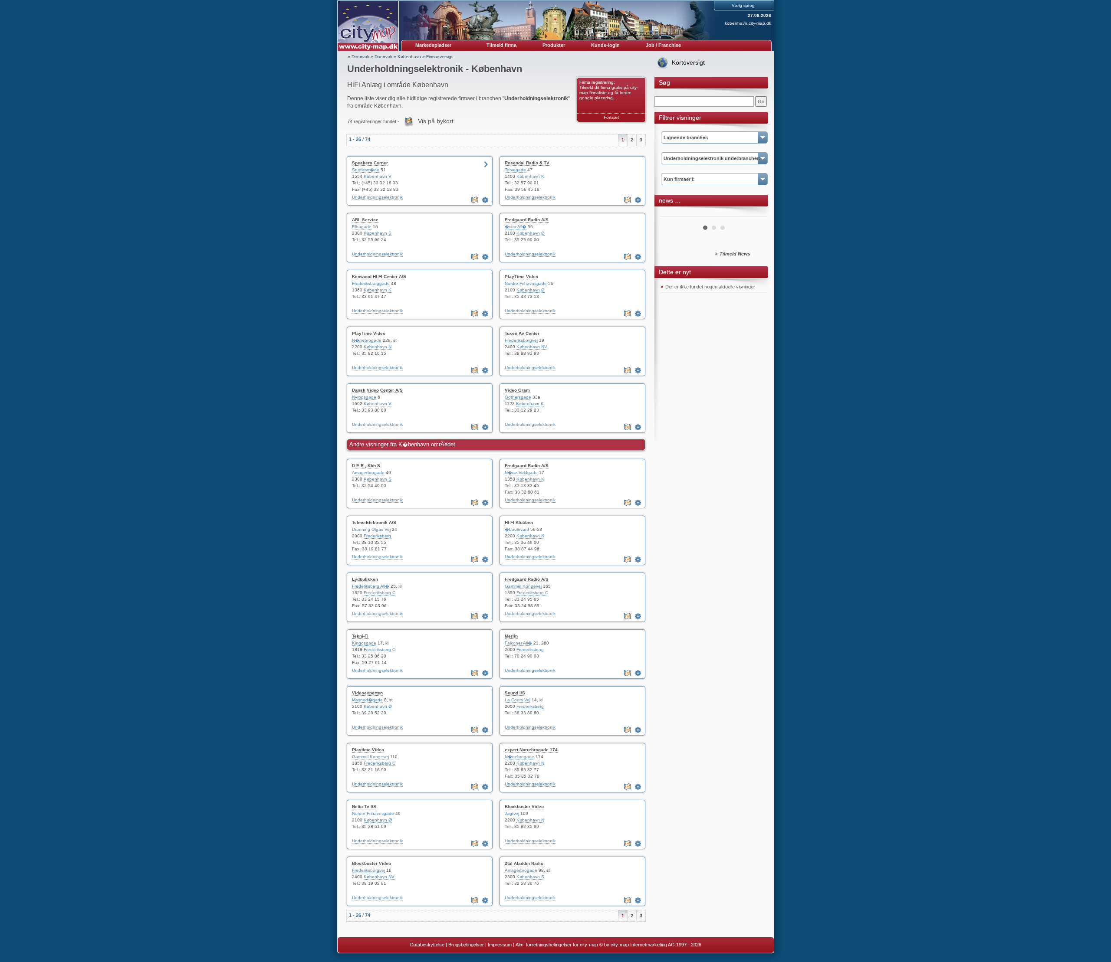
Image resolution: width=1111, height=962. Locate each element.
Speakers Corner (370, 162)
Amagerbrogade (368, 472)
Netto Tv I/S (364, 806)
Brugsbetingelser (466, 944)
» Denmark (358, 56)
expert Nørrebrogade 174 (531, 749)
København (409, 56)
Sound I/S (515, 692)
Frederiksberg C (379, 592)
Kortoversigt (688, 62)
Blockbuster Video (524, 806)
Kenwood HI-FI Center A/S (379, 276)
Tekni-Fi (360, 636)
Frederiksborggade (371, 283)
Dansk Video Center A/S (377, 390)
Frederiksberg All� (370, 586)
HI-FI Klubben (519, 522)
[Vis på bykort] (475, 199)
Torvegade (515, 169)
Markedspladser (433, 45)
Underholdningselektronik (377, 197)
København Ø (530, 233)
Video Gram (517, 390)
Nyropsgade (364, 397)
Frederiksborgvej (521, 340)
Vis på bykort (436, 121)
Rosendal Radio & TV (527, 162)
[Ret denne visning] (486, 199)
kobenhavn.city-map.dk (748, 23)
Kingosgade (364, 643)
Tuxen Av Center (522, 333)
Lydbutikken (365, 579)
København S (377, 233)
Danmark (383, 56)
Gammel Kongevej (523, 586)
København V (377, 176)
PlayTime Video (521, 276)
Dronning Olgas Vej (371, 529)
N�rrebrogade (366, 340)
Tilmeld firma (501, 45)
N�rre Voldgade (521, 472)
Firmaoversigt (439, 56)
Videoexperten (367, 692)
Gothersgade (518, 397)
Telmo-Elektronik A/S (374, 522)
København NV (531, 346)
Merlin (511, 636)
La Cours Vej (517, 699)
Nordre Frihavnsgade (526, 283)
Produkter (553, 45)
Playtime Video (368, 749)
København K (530, 176)
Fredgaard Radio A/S (527, 219)
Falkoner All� (518, 643)
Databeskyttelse (427, 944)
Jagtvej (512, 813)
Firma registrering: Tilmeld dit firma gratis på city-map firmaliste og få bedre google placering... (608, 90)
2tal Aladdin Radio (524, 863)
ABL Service (365, 219)
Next (756, 213)
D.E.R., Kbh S (366, 465)
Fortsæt (611, 117)
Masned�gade (367, 699)
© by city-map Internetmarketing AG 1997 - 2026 (650, 944)
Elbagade (361, 226)
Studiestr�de (365, 169)
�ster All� (515, 226)
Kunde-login (605, 45)
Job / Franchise (663, 45)
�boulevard (517, 529)
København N (377, 346)
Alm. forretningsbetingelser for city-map (557, 944)
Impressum (500, 944)
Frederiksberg (377, 535)
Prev (672, 213)
